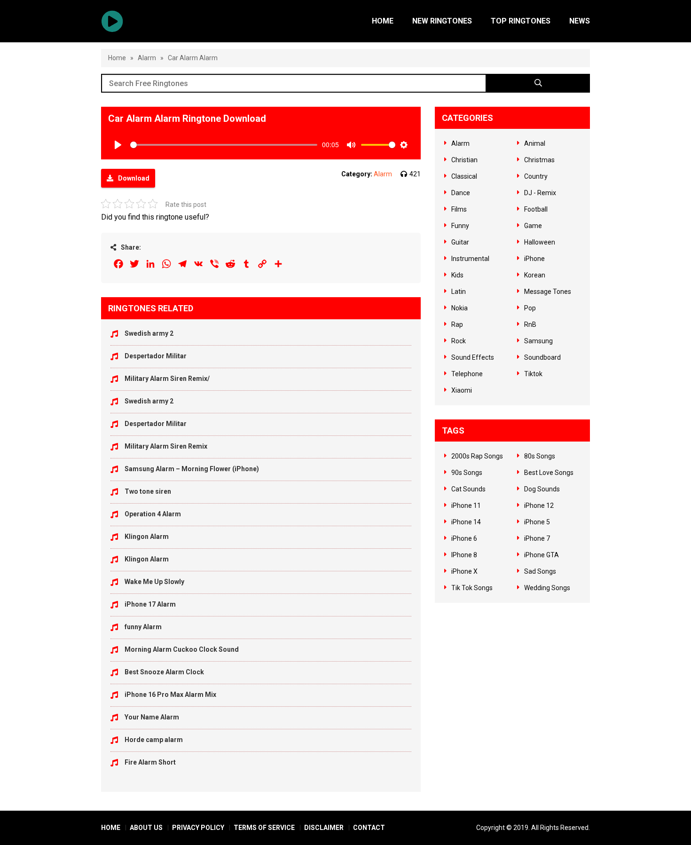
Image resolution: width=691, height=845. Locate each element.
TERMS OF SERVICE (264, 827)
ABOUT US (146, 827)
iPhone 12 (539, 505)
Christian (464, 160)
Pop (530, 308)
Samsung (538, 341)
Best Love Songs (548, 472)
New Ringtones (442, 20)
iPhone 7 (537, 538)
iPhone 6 (464, 538)
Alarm (147, 58)
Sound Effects (472, 357)
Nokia (459, 308)
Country (536, 176)
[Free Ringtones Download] (112, 21)
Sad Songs (540, 571)
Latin (458, 291)
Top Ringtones (520, 20)
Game (533, 225)
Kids (457, 275)
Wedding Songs (547, 588)
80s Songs (539, 456)
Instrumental (470, 258)
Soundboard (542, 357)
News (579, 20)
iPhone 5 (537, 522)
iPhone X (464, 571)
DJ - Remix (540, 193)
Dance (460, 193)
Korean (534, 275)
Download (133, 178)
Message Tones (547, 291)
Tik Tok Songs (472, 588)
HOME (110, 827)
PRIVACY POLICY (198, 827)
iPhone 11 (466, 505)
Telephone (467, 374)
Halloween (539, 242)
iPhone (534, 258)
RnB (530, 324)
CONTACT (369, 827)
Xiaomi (461, 390)
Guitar (460, 242)
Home (382, 20)
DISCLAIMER (324, 827)
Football (536, 209)
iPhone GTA (541, 555)
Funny (460, 225)
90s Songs (466, 472)
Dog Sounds (542, 489)
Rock (458, 341)
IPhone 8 (464, 555)
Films (459, 209)
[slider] (223, 145)
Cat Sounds (468, 489)
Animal (534, 143)
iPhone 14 (466, 522)
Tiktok (533, 374)
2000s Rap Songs (477, 456)
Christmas (539, 160)
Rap (457, 324)
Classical (464, 176)
